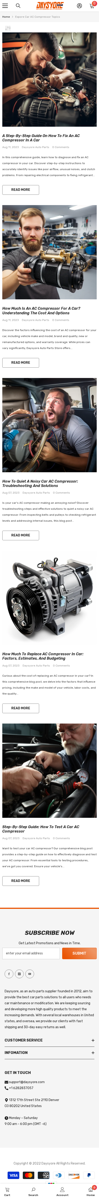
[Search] (18, 6)
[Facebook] (9, 974)
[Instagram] (19, 974)
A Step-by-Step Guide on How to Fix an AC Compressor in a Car (41, 138)
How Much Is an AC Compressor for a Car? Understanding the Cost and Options (41, 310)
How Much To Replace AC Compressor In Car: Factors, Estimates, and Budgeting (43, 656)
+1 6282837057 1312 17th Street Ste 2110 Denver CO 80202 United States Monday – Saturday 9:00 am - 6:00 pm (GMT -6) (32, 1106)
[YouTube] (29, 974)
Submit (79, 953)
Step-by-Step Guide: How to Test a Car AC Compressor (40, 829)
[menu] (5, 6)
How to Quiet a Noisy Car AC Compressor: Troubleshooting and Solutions (40, 483)
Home (6, 16)
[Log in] (79, 6)
